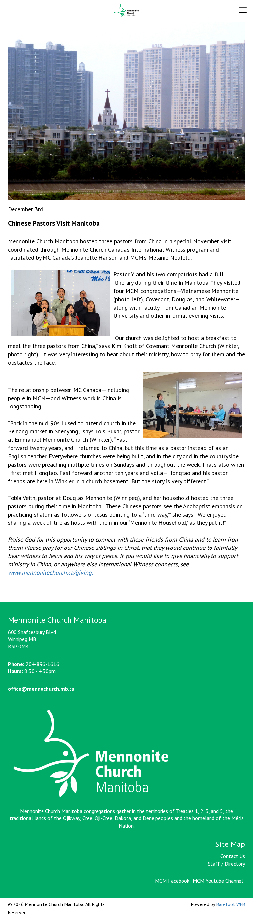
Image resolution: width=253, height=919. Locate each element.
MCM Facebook (172, 880)
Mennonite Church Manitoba (126, 10)
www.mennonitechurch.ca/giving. (50, 572)
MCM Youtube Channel (218, 880)
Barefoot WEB (230, 904)
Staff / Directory (226, 863)
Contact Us (232, 856)
